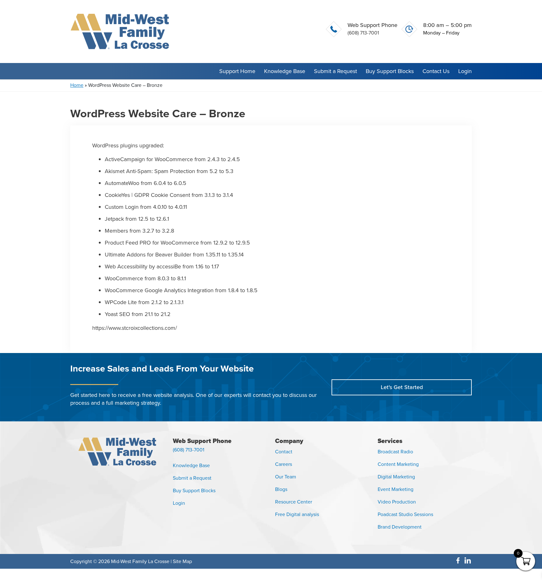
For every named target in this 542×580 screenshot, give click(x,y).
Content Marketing (398, 464)
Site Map (182, 561)
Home (76, 85)
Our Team (285, 476)
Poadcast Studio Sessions (405, 514)
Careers (283, 464)
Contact (283, 451)
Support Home (237, 71)
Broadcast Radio (395, 451)
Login (465, 71)
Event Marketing (395, 489)
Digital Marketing (396, 476)
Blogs (281, 489)
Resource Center (293, 501)
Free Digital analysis (297, 514)
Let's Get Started (402, 387)
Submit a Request (335, 71)
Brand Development (400, 526)
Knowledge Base (284, 71)
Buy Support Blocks (390, 71)
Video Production (397, 501)
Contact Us (435, 71)
